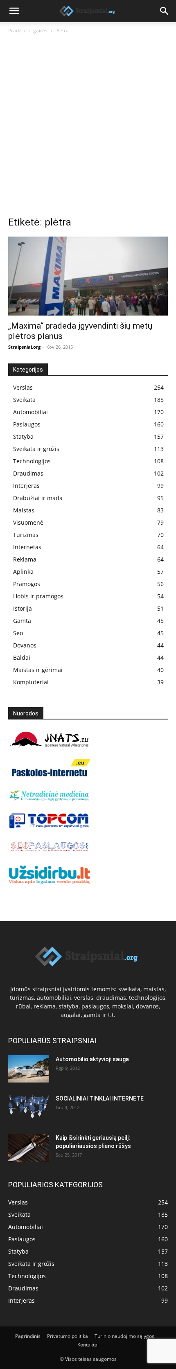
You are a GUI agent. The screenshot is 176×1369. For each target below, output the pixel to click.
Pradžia (16, 30)
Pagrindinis (28, 1336)
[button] (14, 11)
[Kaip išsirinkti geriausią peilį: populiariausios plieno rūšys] (28, 1148)
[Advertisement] (88, 127)
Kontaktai (88, 1344)
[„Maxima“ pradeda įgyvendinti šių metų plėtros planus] (88, 276)
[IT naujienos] (49, 826)
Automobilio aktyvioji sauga (92, 1059)
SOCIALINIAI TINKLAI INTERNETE (100, 1098)
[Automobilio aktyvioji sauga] (28, 1069)
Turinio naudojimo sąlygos (124, 1336)
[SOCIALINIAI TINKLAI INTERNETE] (28, 1106)
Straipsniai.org (24, 347)
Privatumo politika (67, 1336)
